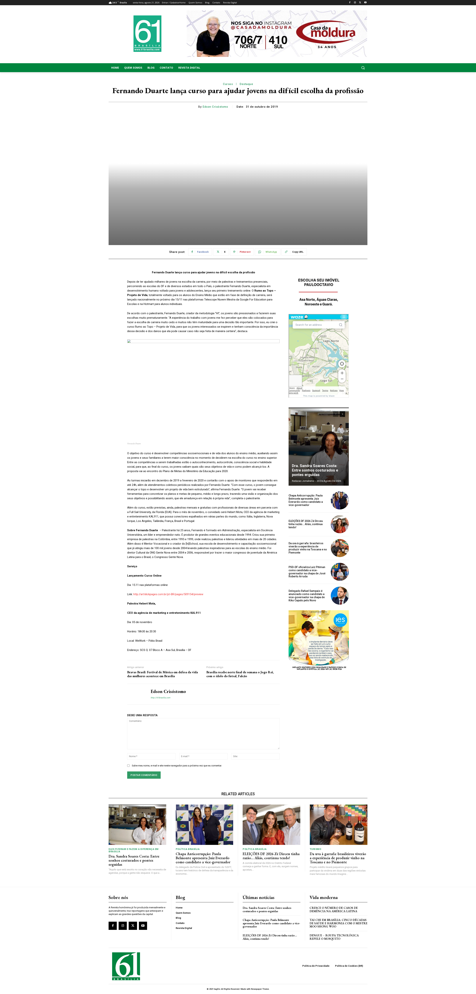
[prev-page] (335, 414)
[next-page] (342, 414)
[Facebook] (350, 3)
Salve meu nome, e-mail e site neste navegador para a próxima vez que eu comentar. (177, 765)
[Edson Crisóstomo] (136, 694)
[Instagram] (355, 3)
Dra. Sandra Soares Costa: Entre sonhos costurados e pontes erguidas (315, 470)
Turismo (315, 849)
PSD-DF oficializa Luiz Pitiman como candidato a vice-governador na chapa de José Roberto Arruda (307, 572)
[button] (338, 67)
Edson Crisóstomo (215, 106)
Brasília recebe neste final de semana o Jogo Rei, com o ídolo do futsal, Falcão (240, 674)
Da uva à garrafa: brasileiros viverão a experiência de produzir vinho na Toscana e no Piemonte (308, 548)
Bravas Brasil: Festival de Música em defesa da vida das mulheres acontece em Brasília (162, 674)
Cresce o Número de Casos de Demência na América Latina (334, 909)
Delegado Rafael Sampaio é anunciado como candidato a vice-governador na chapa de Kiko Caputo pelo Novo (307, 595)
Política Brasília (188, 849)
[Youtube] (365, 3)
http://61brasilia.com (160, 698)
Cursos (228, 84)
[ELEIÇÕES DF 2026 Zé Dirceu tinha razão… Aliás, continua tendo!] (340, 524)
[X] (360, 3)
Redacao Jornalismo (303, 481)
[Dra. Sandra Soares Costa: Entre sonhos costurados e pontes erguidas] (319, 447)
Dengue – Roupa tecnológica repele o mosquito (334, 937)
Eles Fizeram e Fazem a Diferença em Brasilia (134, 850)
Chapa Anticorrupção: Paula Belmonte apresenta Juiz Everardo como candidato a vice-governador (306, 500)
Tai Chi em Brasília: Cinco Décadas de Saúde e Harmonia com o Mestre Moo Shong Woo (338, 923)
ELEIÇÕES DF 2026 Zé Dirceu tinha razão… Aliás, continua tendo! (306, 524)
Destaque (246, 84)
